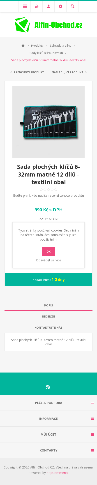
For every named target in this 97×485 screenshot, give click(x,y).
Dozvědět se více (48, 260)
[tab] (48, 305)
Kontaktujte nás (48, 327)
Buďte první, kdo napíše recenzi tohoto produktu (48, 195)
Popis (48, 305)
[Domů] (23, 45)
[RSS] (48, 386)
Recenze (48, 316)
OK (48, 251)
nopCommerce (58, 473)
